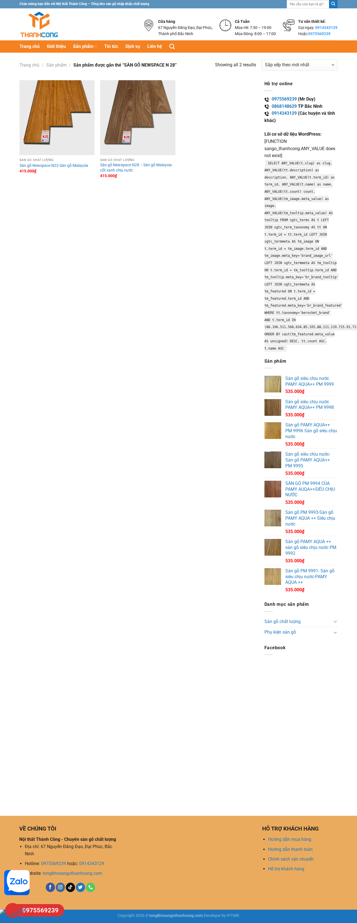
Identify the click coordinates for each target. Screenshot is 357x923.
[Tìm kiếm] (172, 46)
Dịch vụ (133, 46)
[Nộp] (333, 4)
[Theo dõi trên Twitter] (80, 887)
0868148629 (284, 106)
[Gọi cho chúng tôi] (90, 887)
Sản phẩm (83, 46)
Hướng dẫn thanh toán (290, 849)
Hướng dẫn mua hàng (289, 839)
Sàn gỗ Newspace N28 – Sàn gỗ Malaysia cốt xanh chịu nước (136, 168)
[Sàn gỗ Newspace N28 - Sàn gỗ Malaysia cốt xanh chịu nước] (137, 117)
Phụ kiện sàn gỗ (280, 632)
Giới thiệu (56, 46)
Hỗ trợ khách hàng (286, 868)
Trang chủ (30, 46)
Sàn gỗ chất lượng (282, 621)
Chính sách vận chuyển (291, 859)
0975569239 (319, 33)
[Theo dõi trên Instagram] (60, 887)
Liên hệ (154, 46)
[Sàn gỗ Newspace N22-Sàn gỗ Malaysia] (57, 117)
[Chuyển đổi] (335, 621)
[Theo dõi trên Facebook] (50, 887)
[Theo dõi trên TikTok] (70, 887)
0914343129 (326, 27)
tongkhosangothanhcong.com (72, 873)
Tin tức (111, 46)
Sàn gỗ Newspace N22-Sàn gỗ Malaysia (54, 165)
